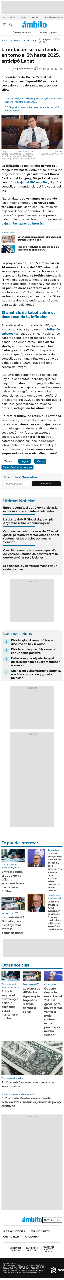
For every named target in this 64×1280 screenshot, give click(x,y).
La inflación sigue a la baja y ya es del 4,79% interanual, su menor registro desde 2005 (33, 100)
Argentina (32, 1236)
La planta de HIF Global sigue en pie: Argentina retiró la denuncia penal (28, 521)
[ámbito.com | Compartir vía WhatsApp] (40, 68)
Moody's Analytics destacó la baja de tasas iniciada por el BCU (38, 248)
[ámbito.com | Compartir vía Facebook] (44, 68)
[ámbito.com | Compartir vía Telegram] (56, 68)
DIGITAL (15, 1249)
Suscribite (46, 484)
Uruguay (31, 40)
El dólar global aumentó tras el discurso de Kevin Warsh (32, 642)
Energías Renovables (54, 17)
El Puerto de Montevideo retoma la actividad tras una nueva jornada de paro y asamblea (31, 1102)
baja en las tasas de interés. (22, 223)
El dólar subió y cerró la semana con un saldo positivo (30, 567)
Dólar (23, 17)
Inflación (40, 461)
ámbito (5, 40)
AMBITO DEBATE (48, 1249)
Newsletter (57, 32)
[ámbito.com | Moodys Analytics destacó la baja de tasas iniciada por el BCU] (8, 249)
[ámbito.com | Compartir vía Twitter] (48, 68)
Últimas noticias (22, 32)
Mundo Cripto (47, 32)
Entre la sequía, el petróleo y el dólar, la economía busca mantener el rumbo (30, 509)
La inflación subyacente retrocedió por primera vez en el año (39, 238)
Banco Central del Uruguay (17, 467)
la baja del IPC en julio (31, 182)
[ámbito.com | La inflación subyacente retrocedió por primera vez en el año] (8, 239)
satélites (35, 17)
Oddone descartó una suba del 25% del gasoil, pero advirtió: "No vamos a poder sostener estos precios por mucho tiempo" (31, 536)
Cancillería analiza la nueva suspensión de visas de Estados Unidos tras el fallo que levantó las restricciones (30, 553)
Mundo (18, 40)
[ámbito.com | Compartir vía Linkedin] (52, 68)
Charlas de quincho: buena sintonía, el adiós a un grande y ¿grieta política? (36, 674)
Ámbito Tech (11, 1236)
